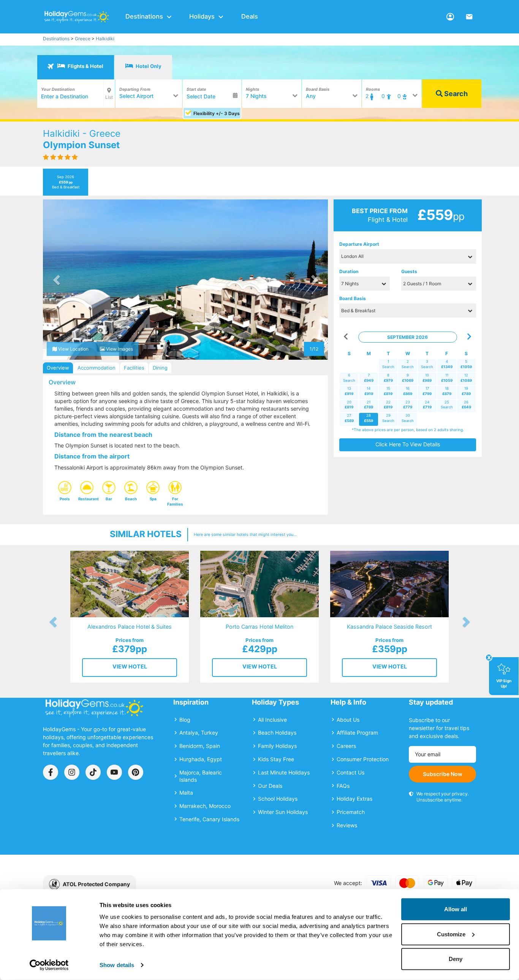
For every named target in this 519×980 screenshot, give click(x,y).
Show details (117, 965)
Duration (348, 271)
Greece (82, 38)
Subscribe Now (442, 774)
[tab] (75, 67)
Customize (451, 934)
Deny (455, 959)
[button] (57, 279)
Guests (409, 271)
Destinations (144, 16)
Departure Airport (359, 244)
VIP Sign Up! (503, 683)
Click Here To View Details (407, 444)
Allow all (455, 909)
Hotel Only (147, 66)
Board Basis (352, 298)
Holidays (202, 16)
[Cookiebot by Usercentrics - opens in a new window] (49, 965)
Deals (249, 16)
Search (455, 94)
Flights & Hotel (84, 66)
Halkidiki (105, 38)
